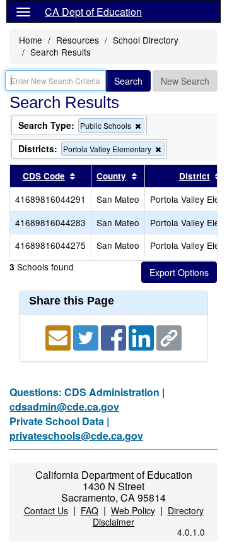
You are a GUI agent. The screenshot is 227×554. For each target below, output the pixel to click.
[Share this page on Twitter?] (87, 336)
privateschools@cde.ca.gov (76, 435)
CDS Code (44, 176)
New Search (185, 81)
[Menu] (23, 11)
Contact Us (46, 510)
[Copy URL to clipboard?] (169, 336)
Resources (77, 39)
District (194, 176)
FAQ (89, 510)
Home (30, 39)
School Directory (145, 39)
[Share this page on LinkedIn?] (142, 336)
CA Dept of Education (93, 11)
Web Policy (133, 510)
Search (128, 81)
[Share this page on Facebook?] (115, 336)
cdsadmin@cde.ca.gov (64, 406)
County (111, 176)
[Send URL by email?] (59, 336)
